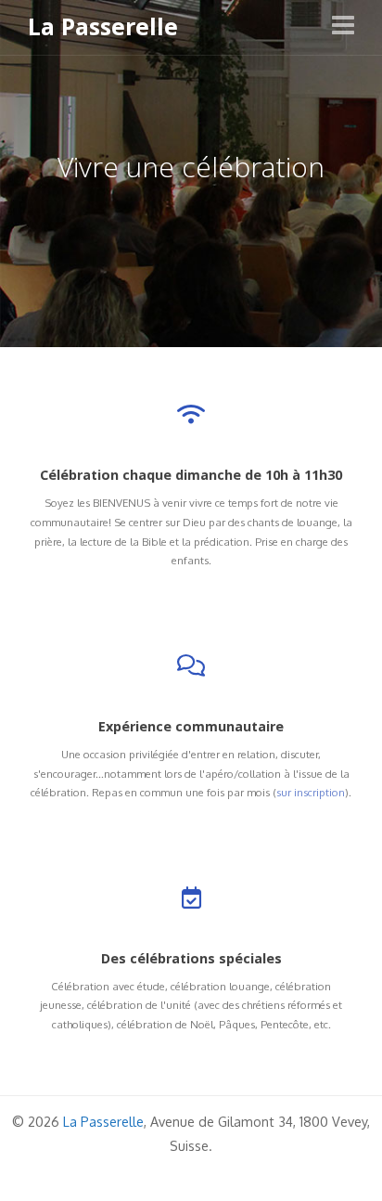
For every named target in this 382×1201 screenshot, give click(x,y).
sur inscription (310, 792)
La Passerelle (103, 27)
